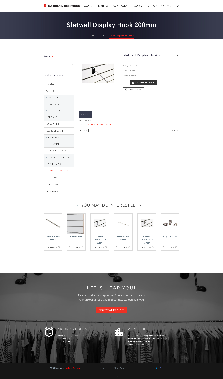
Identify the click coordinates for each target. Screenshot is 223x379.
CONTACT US (167, 6)
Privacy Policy (119, 368)
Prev (84, 130)
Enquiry (51, 247)
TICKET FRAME (52, 178)
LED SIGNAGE (52, 192)
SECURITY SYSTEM (54, 185)
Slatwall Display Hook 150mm (147, 240)
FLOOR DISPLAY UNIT (55, 131)
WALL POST (53, 98)
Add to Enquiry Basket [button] (47, 247)
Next (174, 130)
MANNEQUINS (54, 164)
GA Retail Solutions (72, 368)
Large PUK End (170, 237)
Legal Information (105, 368)
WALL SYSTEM (52, 91)
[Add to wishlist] (59, 247)
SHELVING (52, 117)
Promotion (50, 84)
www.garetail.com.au (141, 341)
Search (71, 63)
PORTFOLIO (152, 6)
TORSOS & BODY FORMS (58, 158)
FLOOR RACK (53, 138)
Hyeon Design (115, 376)
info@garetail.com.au (142, 344)
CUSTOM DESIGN (119, 6)
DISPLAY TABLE (55, 144)
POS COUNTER (52, 124)
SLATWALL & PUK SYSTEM (99, 124)
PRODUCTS (137, 6)
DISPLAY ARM (54, 111)
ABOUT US (89, 6)
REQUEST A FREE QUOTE (111, 310)
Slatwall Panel (76, 237)
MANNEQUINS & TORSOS (57, 151)
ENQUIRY (85, 115)
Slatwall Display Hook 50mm (100, 240)
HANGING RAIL (54, 104)
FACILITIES (103, 6)
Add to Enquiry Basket (145, 82)
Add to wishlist (135, 89)
